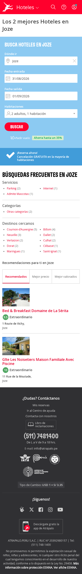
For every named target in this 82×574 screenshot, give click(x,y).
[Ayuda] (64, 7)
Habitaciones (14, 106)
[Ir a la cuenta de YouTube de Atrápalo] (60, 510)
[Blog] (22, 509)
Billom (47, 229)
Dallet (47, 235)
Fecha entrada (15, 71)
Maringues (13, 251)
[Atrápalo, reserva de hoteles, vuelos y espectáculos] (8, 7)
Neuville (12, 235)
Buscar (16, 126)
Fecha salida (13, 88)
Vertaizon (13, 240)
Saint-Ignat (50, 251)
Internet (48, 188)
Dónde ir (11, 53)
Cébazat (48, 246)
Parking (11, 188)
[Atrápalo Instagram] (50, 510)
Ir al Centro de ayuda (41, 411)
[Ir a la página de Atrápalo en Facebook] (41, 510)
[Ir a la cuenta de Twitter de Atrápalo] (31, 510)
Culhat (47, 240)
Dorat (10, 246)
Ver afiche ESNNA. (65, 567)
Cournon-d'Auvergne (20, 229)
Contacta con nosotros (41, 416)
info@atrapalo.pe (45, 448)
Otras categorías (17, 211)
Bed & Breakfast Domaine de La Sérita (35, 311)
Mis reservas (41, 405)
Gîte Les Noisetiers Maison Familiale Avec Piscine (38, 361)
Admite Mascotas (18, 194)
